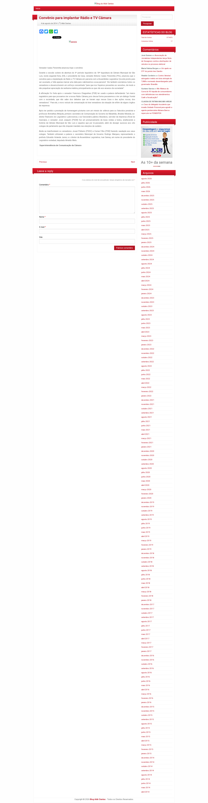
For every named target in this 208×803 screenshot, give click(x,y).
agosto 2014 (146, 775)
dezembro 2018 (147, 553)
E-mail (42, 227)
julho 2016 (145, 677)
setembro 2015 (147, 719)
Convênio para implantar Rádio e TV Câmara (75, 18)
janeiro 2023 (146, 345)
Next (133, 162)
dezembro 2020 (147, 451)
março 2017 (146, 643)
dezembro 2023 (147, 298)
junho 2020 (145, 477)
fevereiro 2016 (147, 698)
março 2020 (146, 489)
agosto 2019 (146, 519)
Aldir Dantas (66, 23)
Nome (42, 217)
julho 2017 (145, 626)
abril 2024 (145, 281)
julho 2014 (145, 779)
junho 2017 (145, 630)
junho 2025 (145, 221)
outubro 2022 (146, 357)
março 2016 (146, 694)
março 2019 (146, 540)
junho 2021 (145, 426)
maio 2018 (145, 583)
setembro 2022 (147, 362)
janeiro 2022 (146, 396)
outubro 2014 (146, 766)
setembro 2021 (147, 413)
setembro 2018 (147, 566)
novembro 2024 (147, 251)
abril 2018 (145, 587)
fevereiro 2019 (147, 545)
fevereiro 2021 (147, 443)
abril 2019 (145, 536)
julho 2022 (145, 370)
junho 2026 (145, 187)
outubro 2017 (146, 613)
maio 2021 (145, 430)
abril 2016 (145, 690)
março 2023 (146, 336)
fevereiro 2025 (147, 238)
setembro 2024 (147, 259)
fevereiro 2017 (147, 647)
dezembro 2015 (147, 707)
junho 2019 (145, 528)
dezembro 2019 (147, 502)
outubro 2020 (146, 460)
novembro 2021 (147, 404)
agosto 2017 (146, 621)
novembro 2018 (147, 558)
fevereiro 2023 (147, 340)
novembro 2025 (147, 200)
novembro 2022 (147, 353)
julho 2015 (145, 728)
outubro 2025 (146, 204)
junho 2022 (145, 374)
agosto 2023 (146, 315)
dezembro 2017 (147, 604)
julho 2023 (145, 319)
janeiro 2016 (146, 702)
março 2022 (146, 387)
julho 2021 (145, 421)
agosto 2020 (146, 468)
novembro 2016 (147, 660)
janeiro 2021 (146, 447)
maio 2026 (145, 191)
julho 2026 (145, 183)
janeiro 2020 (146, 498)
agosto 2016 (146, 673)
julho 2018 (145, 575)
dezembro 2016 (147, 656)
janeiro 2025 (146, 242)
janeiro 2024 (146, 293)
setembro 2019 (147, 515)
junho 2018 (145, 579)
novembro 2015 (147, 711)
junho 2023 (145, 323)
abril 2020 (145, 485)
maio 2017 (145, 634)
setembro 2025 (147, 208)
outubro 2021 (146, 409)
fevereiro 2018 (147, 596)
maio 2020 (145, 481)
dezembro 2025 (147, 196)
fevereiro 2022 (147, 391)
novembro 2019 (147, 506)
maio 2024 (145, 276)
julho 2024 (145, 268)
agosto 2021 (146, 417)
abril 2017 (145, 639)
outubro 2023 (146, 306)
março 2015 (146, 745)
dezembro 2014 (147, 758)
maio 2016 (145, 685)
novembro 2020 (147, 455)
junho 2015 (145, 732)
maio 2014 (145, 787)
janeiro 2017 (146, 651)
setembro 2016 (147, 668)
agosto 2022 (146, 366)
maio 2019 (145, 532)
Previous (43, 162)
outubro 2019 (146, 511)
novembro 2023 (147, 302)
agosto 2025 (146, 213)
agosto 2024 (146, 264)
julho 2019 (145, 523)
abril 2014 (145, 792)
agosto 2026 (146, 179)
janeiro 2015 (146, 753)
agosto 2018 (146, 570)
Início (38, 8)
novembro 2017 (147, 609)
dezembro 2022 (147, 349)
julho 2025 (145, 217)
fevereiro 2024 (147, 289)
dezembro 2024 (147, 247)
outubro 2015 (146, 715)
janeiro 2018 (146, 600)
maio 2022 (145, 379)
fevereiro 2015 (147, 749)
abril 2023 (145, 332)
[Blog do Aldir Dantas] (104, 3)
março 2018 (146, 592)
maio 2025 (145, 225)
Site (40, 237)
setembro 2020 (147, 464)
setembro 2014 (147, 770)
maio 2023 (145, 328)
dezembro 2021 (147, 400)
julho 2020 (145, 472)
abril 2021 (145, 434)
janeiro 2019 (146, 549)
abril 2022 (145, 383)
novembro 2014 (147, 762)
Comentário (44, 185)
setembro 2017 (147, 617)
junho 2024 (145, 272)
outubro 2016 (146, 664)
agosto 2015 (146, 724)
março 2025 (146, 234)
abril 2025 (145, 230)
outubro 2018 (146, 562)
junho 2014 (145, 783)
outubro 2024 (146, 255)
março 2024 (146, 285)
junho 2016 (145, 681)
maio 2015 (145, 736)
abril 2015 (145, 741)
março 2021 (146, 438)
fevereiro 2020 (147, 494)
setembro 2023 (147, 310)
